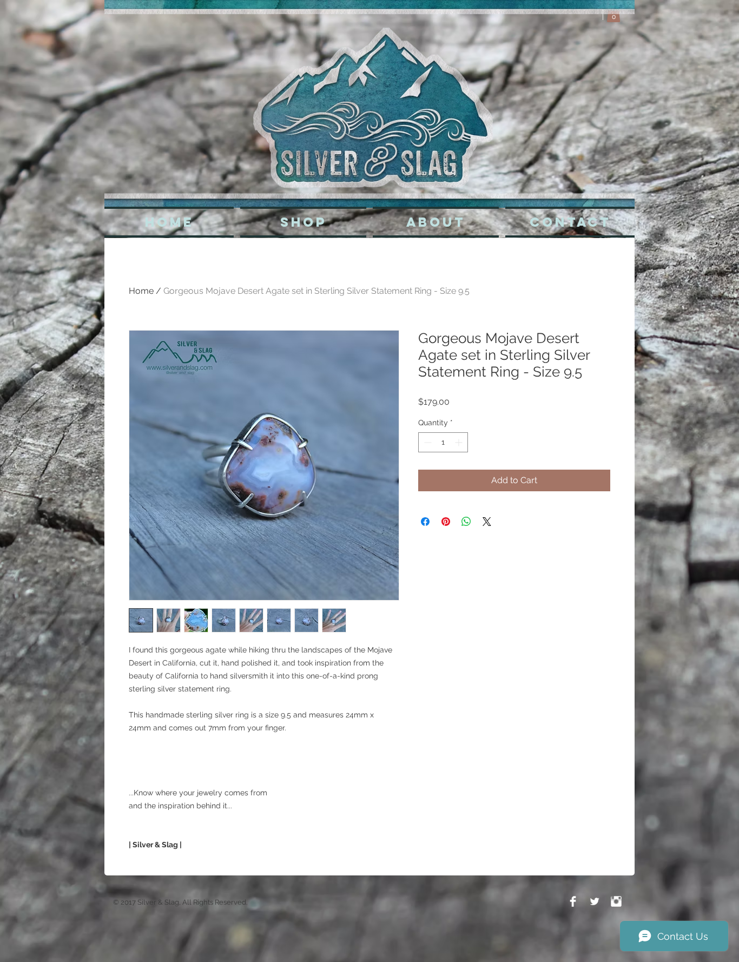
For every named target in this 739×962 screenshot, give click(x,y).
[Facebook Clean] (573, 901)
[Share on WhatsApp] (466, 521)
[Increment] (459, 442)
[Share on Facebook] (425, 521)
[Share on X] (486, 521)
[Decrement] (426, 442)
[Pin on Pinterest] (445, 521)
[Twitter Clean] (594, 901)
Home (141, 291)
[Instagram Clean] (616, 901)
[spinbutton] (443, 442)
